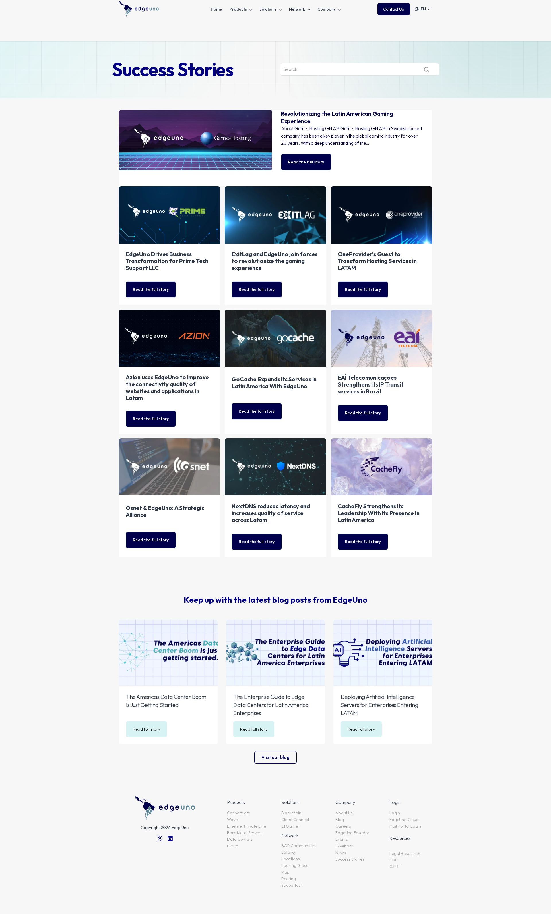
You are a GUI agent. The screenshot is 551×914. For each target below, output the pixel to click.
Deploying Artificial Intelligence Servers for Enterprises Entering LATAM (379, 704)
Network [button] (297, 9)
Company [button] (326, 9)
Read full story (148, 731)
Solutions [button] (268, 9)
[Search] (426, 69)
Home (216, 9)
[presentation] (168, 652)
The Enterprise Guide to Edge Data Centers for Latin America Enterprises (271, 704)
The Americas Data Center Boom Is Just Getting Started (166, 700)
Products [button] (238, 9)
